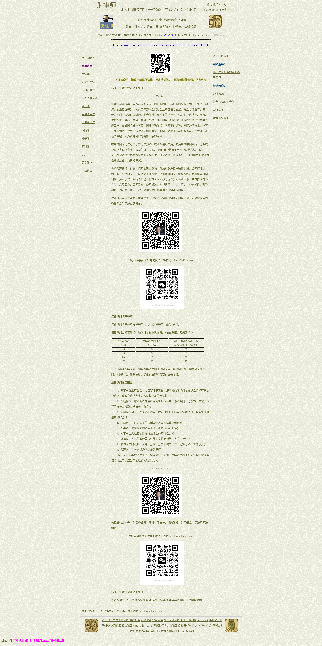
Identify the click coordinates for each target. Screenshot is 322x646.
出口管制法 (88, 90)
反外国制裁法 (90, 98)
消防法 (86, 130)
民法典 (86, 74)
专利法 (86, 146)
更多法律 (87, 162)
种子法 (86, 138)
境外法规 (151, 600)
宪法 (114, 600)
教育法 (86, 106)
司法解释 (162, 600)
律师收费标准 (221, 118)
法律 (120, 600)
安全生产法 (88, 82)
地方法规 (140, 600)
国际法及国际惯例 (191, 600)
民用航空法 (88, 114)
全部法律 (87, 170)
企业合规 (218, 93)
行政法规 (128, 600)
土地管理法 (88, 122)
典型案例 (174, 600)
